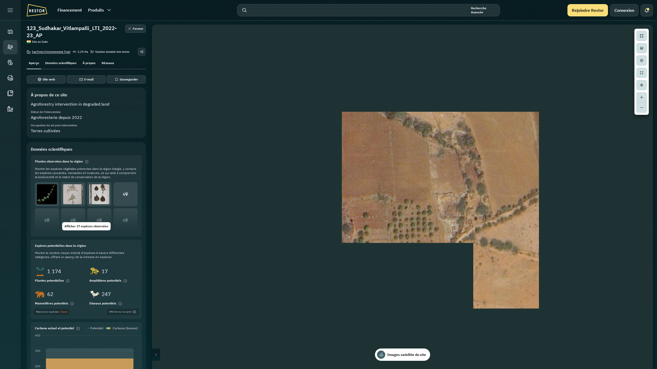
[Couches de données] (641, 48)
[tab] (34, 62)
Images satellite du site (406, 354)
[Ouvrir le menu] (10, 10)
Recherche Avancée (478, 10)
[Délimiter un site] (641, 36)
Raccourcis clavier (551, 367)
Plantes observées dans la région (59, 161)
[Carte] (10, 32)
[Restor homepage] (37, 10)
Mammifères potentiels (51, 303)
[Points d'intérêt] (10, 62)
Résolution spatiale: (51, 311)
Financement (69, 10)
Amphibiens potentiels (105, 280)
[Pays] (10, 78)
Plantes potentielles (49, 280)
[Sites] (10, 47)
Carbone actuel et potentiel (54, 328)
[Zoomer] (641, 97)
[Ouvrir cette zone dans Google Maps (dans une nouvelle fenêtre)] (161, 365)
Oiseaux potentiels (102, 303)
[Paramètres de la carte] (641, 60)
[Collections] (10, 93)
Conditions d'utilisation (637, 367)
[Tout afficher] (641, 73)
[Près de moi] (641, 85)
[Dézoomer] (641, 107)
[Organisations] (10, 108)
